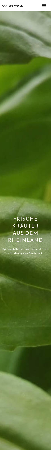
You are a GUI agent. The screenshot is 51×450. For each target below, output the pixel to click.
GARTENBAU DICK (12, 5)
